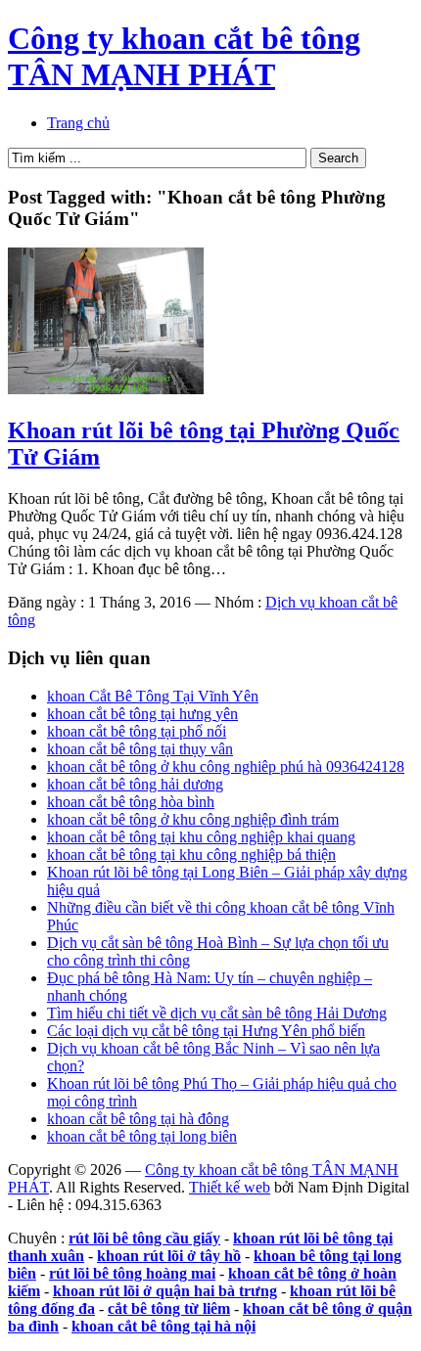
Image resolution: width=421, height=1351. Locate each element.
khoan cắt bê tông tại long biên (142, 1136)
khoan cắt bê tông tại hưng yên (142, 713)
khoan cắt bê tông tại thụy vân (140, 749)
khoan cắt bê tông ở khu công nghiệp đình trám (193, 819)
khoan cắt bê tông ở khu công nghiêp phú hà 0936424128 (225, 766)
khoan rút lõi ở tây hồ (169, 1255)
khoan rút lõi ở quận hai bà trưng (165, 1291)
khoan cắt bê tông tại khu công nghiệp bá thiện (191, 854)
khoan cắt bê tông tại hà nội (163, 1326)
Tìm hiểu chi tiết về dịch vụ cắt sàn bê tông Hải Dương (217, 1013)
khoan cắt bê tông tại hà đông (138, 1118)
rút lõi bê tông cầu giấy (144, 1238)
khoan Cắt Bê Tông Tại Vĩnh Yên (152, 696)
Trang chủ (78, 122)
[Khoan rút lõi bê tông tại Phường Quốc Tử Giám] (106, 389)
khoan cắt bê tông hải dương (135, 784)
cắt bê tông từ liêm (169, 1308)
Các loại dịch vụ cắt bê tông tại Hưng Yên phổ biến (206, 1030)
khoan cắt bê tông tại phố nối (136, 731)
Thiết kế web (229, 1187)
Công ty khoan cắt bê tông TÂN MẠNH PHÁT (184, 56)
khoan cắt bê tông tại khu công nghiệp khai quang (201, 837)
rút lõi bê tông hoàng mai (132, 1273)
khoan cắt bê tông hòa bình (130, 801)
